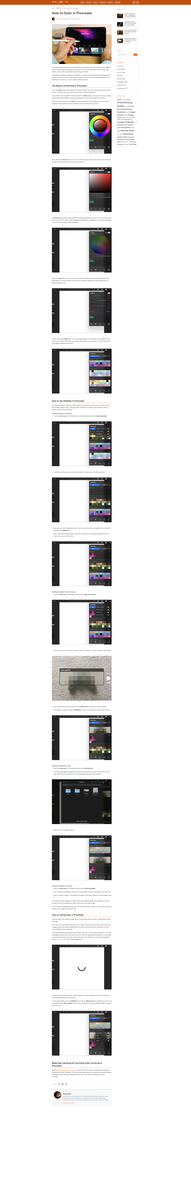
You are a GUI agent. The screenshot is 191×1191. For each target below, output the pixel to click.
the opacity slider (61, 939)
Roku (121, 134)
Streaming (102, 2)
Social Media (120, 82)
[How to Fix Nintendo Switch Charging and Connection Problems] (120, 16)
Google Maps (127, 117)
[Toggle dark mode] (137, 2)
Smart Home (122, 137)
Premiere (133, 127)
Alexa (124, 99)
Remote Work (127, 130)
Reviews (117, 2)
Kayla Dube (59, 19)
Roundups (128, 134)
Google (131, 115)
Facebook (121, 112)
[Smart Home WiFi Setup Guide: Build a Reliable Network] (120, 32)
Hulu (132, 119)
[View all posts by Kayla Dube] (57, 1095)
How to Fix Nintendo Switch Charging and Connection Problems (130, 15)
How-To (89, 2)
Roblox (118, 134)
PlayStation (126, 127)
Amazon (128, 99)
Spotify (132, 139)
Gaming (110, 2)
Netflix (126, 125)
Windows (120, 144)
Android (121, 102)
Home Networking (126, 119)
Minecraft (120, 125)
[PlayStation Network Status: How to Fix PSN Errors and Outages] (120, 24)
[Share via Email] (66, 1084)
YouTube (132, 144)
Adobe (119, 99)
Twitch (127, 141)
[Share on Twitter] (59, 1084)
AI (122, 99)
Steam (119, 142)
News (82, 2)
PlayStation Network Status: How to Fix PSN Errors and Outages (130, 23)
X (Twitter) (126, 144)
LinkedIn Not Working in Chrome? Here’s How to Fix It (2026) (130, 40)
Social (95, 2)
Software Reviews (123, 139)
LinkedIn (135, 122)
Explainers (127, 109)
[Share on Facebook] (62, 1084)
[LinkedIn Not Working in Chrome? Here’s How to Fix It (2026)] (120, 41)
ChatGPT (126, 106)
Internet (130, 122)
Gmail (125, 115)
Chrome (131, 106)
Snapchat (131, 137)
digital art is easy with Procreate (66, 1070)
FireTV (127, 112)
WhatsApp (134, 142)
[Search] (135, 54)
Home (53, 8)
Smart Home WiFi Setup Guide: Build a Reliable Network (130, 31)
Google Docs (121, 117)
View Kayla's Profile (68, 1103)
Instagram (121, 122)
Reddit (118, 131)
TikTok (124, 142)
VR (129, 141)
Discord (120, 109)
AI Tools (119, 66)
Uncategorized (121, 88)
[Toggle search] (134, 2)
